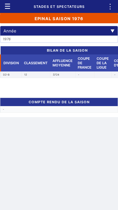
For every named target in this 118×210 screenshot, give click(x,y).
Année (59, 30)
